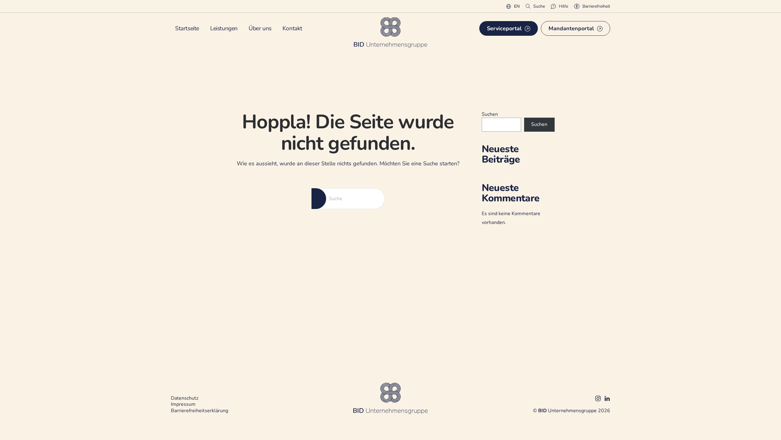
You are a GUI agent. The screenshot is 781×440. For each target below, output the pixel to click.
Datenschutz (184, 398)
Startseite (187, 28)
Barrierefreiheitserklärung (199, 410)
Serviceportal (504, 28)
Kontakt (292, 28)
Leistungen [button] (224, 28)
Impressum (183, 404)
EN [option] (517, 6)
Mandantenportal (571, 28)
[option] (517, 7)
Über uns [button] (260, 28)
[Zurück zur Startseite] (390, 32)
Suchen (490, 114)
